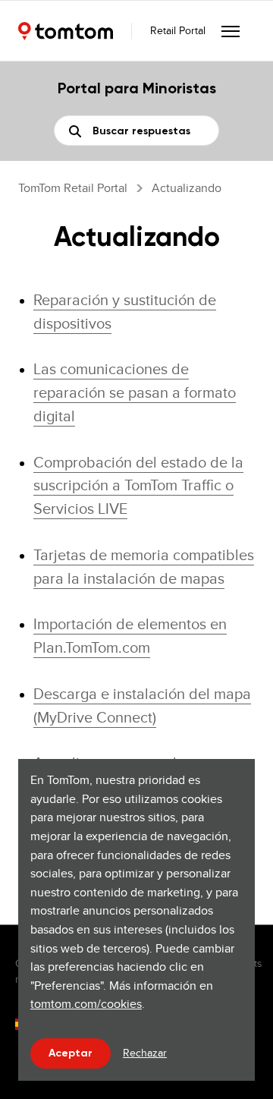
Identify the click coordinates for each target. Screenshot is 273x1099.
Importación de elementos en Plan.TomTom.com (130, 635)
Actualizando (186, 188)
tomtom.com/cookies (86, 1003)
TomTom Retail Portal (72, 188)
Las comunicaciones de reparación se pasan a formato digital (134, 392)
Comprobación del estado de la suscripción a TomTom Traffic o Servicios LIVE (138, 485)
